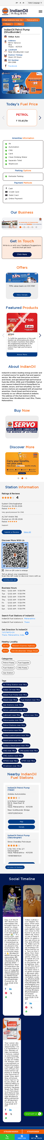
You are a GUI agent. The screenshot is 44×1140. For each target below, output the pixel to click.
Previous (4, 117)
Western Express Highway (23, 646)
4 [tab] (20, 226)
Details (21, 827)
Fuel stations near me (13, 20)
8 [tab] (36, 226)
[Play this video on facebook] (12, 902)
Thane (8, 24)
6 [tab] (28, 226)
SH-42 (5, 646)
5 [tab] (24, 226)
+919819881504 (14, 856)
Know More (22, 354)
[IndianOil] (15, 11)
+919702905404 (15, 813)
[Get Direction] (27, 634)
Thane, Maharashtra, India (13, 635)
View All (27, 532)
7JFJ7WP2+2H (8, 632)
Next (40, 117)
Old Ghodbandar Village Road (24, 651)
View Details (22, 295)
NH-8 (5, 651)
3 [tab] (26, 90)
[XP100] (22, 322)
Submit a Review (11, 532)
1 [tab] (18, 90)
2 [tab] (22, 90)
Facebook (12, 66)
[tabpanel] (22, 83)
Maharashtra (32, 20)
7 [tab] (32, 226)
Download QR (10, 580)
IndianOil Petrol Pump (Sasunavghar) (19, 836)
